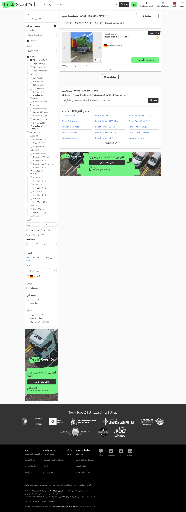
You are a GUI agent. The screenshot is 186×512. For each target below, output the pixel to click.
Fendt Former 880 (104, 137)
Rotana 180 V (39, 167)
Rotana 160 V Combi (43, 164)
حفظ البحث (111, 76)
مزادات (34, 303)
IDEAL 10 (37, 198)
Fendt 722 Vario (69, 137)
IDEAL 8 (37, 177)
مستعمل (33, 288)
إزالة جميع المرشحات (115, 23)
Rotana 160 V (39, 160)
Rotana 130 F (39, 153)
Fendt (33, 41)
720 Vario (38, 88)
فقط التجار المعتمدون (39, 322)
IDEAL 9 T (41, 195)
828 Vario (38, 81)
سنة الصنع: (30, 239)
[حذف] (116, 4)
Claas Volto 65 (68, 115)
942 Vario (38, 92)
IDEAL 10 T (41, 202)
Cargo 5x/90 (39, 146)
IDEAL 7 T (41, 188)
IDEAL (33, 173)
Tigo (33, 56)
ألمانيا (36, 276)
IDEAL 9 (37, 191)
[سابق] (64, 47)
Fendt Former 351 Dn (105, 126)
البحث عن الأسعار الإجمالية (39, 230)
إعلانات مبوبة (36, 299)
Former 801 (39, 123)
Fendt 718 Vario (69, 132)
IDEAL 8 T (41, 181)
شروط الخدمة (63, 506)
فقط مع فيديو (36, 318)
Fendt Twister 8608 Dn (139, 132)
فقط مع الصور (36, 314)
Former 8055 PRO (41, 119)
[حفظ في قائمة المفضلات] (157, 37)
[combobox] (42, 270)
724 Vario (38, 78)
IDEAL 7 (37, 184)
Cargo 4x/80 (39, 143)
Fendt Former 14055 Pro (106, 121)
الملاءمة (148, 15)
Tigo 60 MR (39, 67)
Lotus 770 (38, 209)
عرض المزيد (111, 142)
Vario (34, 74)
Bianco (34, 98)
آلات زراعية (35, 18)
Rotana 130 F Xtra (41, 157)
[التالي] (99, 47)
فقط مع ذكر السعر (36, 234)
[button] (182, 4)
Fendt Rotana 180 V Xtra (140, 115)
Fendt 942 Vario (102, 115)
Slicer (34, 128)
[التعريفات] (41, 360)
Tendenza (35, 132)
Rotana (34, 150)
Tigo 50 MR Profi (41, 60)
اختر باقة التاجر (41, 381)
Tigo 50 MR (39, 63)
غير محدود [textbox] (34, 270)
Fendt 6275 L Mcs (70, 126)
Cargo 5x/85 (39, 139)
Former (34, 105)
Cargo (34, 136)
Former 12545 (40, 116)
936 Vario (38, 85)
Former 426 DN (40, 112)
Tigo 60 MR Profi (41, 71)
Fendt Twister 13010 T (139, 126)
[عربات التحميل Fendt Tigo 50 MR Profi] (82, 47)
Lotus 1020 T (39, 212)
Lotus (33, 205)
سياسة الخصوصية (75, 506)
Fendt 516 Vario (69, 121)
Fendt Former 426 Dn (105, 132)
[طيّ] (110, 69)
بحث (125, 4)
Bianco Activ (40, 101)
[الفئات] (36, 4)
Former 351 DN (40, 108)
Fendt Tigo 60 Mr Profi (139, 121)
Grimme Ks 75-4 (136, 137)
